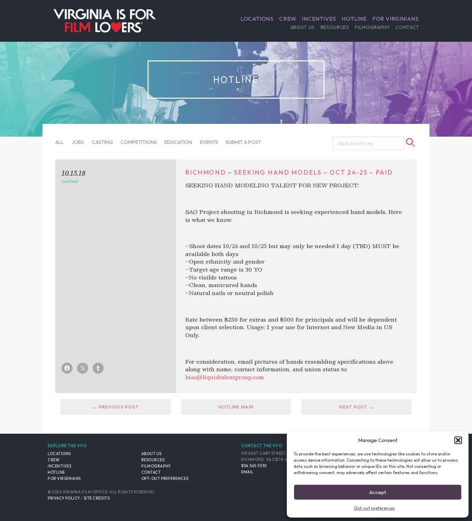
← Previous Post (115, 407)
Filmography (372, 27)
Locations (257, 18)
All (59, 142)
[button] (458, 440)
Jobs (78, 142)
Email (247, 472)
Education (178, 142)
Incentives (319, 18)
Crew (287, 18)
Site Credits (97, 498)
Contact (407, 27)
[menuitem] (257, 18)
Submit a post (243, 142)
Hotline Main (236, 407)
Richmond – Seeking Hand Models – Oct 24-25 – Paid (289, 172)
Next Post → (356, 407)
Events (209, 142)
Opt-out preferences (374, 508)
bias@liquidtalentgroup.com (224, 377)
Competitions (139, 142)
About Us (302, 27)
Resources (335, 27)
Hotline (354, 18)
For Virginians (395, 18)
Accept (377, 492)
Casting (102, 142)
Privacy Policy (64, 498)
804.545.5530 (254, 465)
